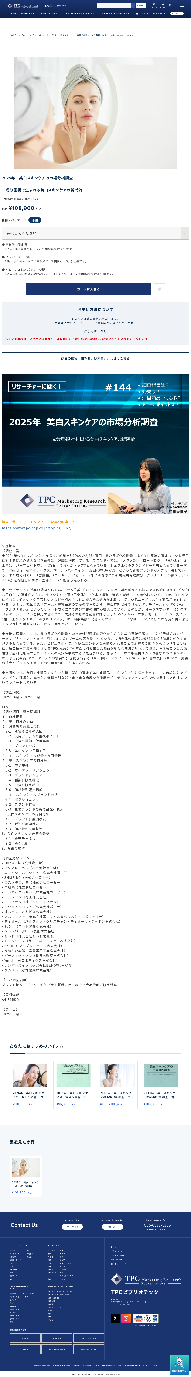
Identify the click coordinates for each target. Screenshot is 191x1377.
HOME (13, 35)
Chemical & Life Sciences (61, 1287)
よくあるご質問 (117, 1255)
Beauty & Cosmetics (33, 35)
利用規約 (67, 1365)
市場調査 (25, 1338)
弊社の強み (57, 1365)
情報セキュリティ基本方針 (128, 1365)
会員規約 (77, 1365)
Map (143, 1302)
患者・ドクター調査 (89, 1338)
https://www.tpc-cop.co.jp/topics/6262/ (37, 528)
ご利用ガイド (116, 1251)
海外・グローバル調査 (89, 1349)
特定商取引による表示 (91, 1365)
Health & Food (55, 1246)
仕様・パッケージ (14, 220)
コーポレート (144, 13)
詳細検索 (140, 6)
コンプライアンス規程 (149, 1365)
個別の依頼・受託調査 (42, 1365)
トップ (113, 1247)
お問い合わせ (161, 13)
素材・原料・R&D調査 (57, 1349)
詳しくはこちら (95, 331)
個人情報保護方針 (108, 1365)
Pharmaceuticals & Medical (19, 1288)
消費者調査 (57, 1338)
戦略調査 (25, 1349)
